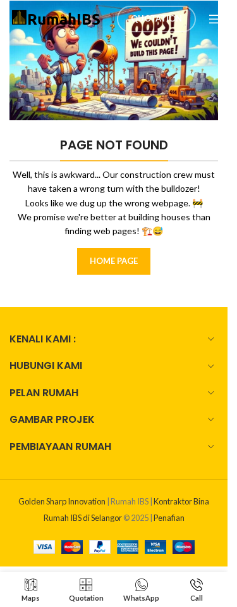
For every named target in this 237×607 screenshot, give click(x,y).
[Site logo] (56, 17)
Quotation (156, 18)
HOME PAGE (114, 261)
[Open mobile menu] (215, 19)
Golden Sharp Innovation (62, 501)
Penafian (169, 518)
